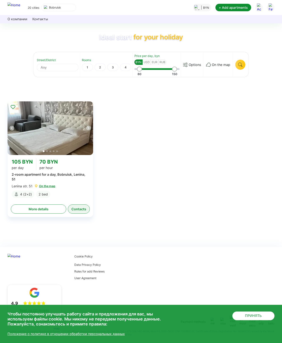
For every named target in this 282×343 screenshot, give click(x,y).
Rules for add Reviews (89, 271)
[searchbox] (61, 67)
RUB (162, 62)
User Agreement (85, 278)
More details (38, 209)
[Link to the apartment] (50, 128)
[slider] (139, 69)
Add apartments (233, 7)
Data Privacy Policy (87, 264)
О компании (17, 19)
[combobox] (58, 7)
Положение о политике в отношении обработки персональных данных (66, 334)
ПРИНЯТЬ (253, 316)
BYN (138, 62)
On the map (221, 65)
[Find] (240, 65)
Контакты (40, 19)
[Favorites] (270, 7)
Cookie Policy (83, 256)
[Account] (259, 7)
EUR (154, 62)
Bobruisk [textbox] (55, 7)
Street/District (46, 60)
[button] (88, 128)
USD (147, 62)
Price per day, (147, 56)
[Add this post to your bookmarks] (13, 107)
